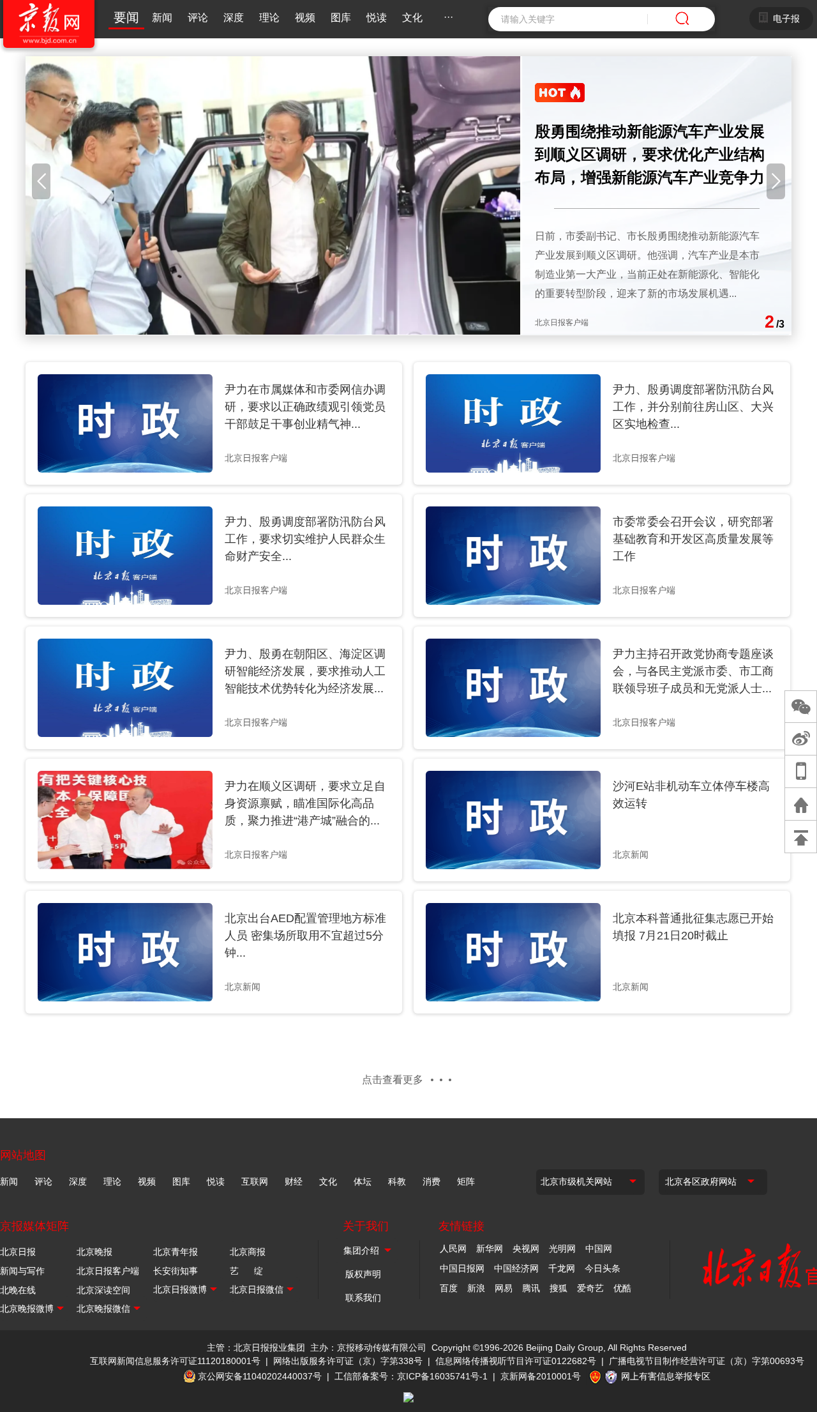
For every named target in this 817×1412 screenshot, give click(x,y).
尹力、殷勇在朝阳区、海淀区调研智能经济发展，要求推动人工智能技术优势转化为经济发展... (305, 671)
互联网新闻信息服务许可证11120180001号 (175, 1361)
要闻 (126, 17)
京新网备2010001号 (540, 1376)
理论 (269, 17)
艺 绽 (246, 1271)
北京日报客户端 (108, 1271)
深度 (233, 17)
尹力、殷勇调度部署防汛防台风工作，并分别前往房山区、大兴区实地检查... (693, 406)
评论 (198, 17)
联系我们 (363, 1298)
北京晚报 (94, 1252)
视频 (305, 17)
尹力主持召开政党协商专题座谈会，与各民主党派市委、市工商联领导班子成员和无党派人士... (693, 671)
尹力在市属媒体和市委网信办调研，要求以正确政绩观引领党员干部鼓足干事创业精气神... (305, 406)
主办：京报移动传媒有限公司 (368, 1347)
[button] (41, 181)
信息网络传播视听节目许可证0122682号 (515, 1361)
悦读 (376, 17)
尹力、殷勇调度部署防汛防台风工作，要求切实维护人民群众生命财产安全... (305, 539)
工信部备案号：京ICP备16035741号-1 (411, 1376)
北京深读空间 (103, 1290)
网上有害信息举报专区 (665, 1376)
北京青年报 (175, 1252)
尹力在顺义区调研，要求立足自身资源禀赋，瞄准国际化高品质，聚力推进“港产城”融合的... (305, 803)
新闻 (162, 17)
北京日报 (18, 1252)
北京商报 (248, 1252)
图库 (341, 17)
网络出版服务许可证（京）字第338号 (348, 1361)
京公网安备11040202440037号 (260, 1376)
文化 (412, 17)
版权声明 (363, 1274)
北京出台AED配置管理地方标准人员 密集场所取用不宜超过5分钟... (305, 935)
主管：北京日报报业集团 (256, 1347)
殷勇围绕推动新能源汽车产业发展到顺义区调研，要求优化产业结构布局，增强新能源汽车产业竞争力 (650, 154)
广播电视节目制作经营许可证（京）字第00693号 (706, 1361)
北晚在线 (18, 1290)
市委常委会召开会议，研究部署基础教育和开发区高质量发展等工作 (693, 539)
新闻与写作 (22, 1271)
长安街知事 (175, 1271)
